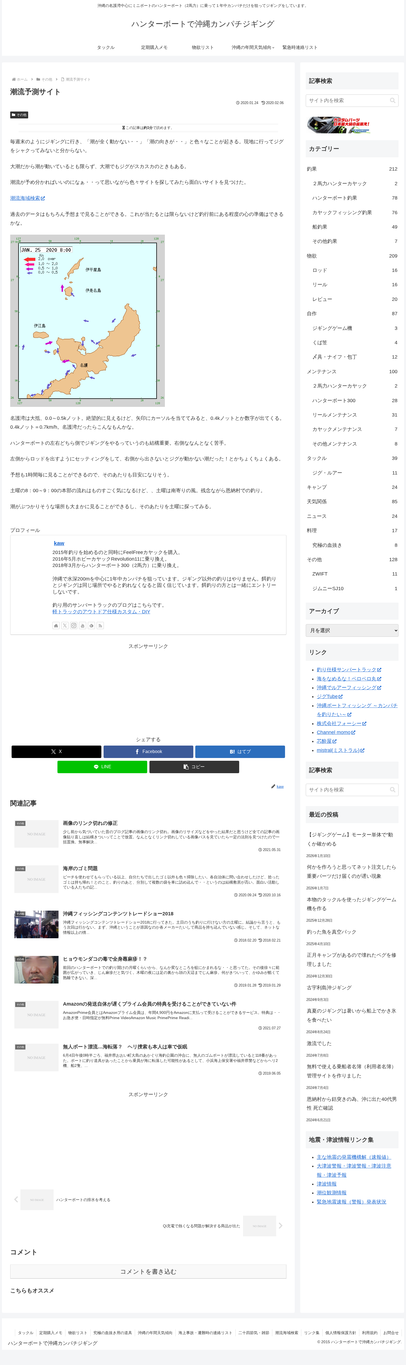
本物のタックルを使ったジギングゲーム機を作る (351, 904)
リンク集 (312, 1332)
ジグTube (327, 696)
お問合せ (391, 1332)
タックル (25, 1332)
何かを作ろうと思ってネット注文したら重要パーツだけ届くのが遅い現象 (351, 871)
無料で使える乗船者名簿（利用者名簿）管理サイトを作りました (351, 1071)
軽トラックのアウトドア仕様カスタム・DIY (101, 611)
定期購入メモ (50, 1332)
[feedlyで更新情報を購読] (91, 625)
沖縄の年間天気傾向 (155, 1332)
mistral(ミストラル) (338, 750)
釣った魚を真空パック (332, 932)
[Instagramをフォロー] (73, 625)
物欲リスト (78, 1332)
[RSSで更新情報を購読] (100, 625)
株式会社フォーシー (339, 723)
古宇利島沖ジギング (329, 987)
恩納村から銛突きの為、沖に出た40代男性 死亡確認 (352, 1103)
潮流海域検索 (25, 198)
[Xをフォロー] (64, 625)
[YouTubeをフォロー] (82, 625)
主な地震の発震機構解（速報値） (354, 1157)
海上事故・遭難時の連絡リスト (205, 1332)
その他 (22, 115)
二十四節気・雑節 (253, 1332)
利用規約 (370, 1332)
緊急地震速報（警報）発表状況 (351, 1202)
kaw (59, 543)
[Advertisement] (148, 689)
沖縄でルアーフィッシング (346, 687)
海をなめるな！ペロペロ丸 (346, 679)
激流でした (319, 1043)
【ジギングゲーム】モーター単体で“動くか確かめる (350, 839)
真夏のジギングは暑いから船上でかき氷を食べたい (351, 1015)
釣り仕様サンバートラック (346, 669)
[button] (194, 767)
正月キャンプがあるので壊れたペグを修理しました (351, 959)
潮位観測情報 (332, 1193)
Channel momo (333, 732)
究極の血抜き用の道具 (112, 1332)
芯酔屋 (324, 741)
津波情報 (327, 1184)
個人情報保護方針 (340, 1332)
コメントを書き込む (148, 1271)
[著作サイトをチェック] (56, 625)
